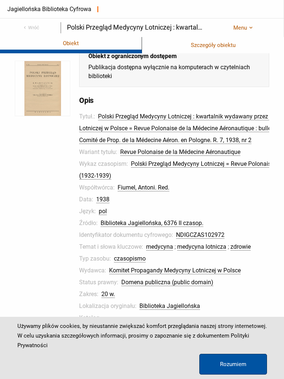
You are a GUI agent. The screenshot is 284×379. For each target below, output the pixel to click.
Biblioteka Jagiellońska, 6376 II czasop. (152, 223)
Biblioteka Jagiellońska (169, 305)
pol (103, 211)
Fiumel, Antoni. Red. (143, 187)
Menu (240, 27)
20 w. (108, 294)
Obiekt (71, 43)
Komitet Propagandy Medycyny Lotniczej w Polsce (175, 270)
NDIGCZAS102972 (200, 234)
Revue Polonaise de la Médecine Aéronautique (180, 151)
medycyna (159, 246)
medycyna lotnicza (201, 246)
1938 (102, 199)
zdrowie (240, 246)
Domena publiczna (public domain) (167, 282)
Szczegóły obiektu (213, 45)
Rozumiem (233, 364)
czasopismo (130, 258)
